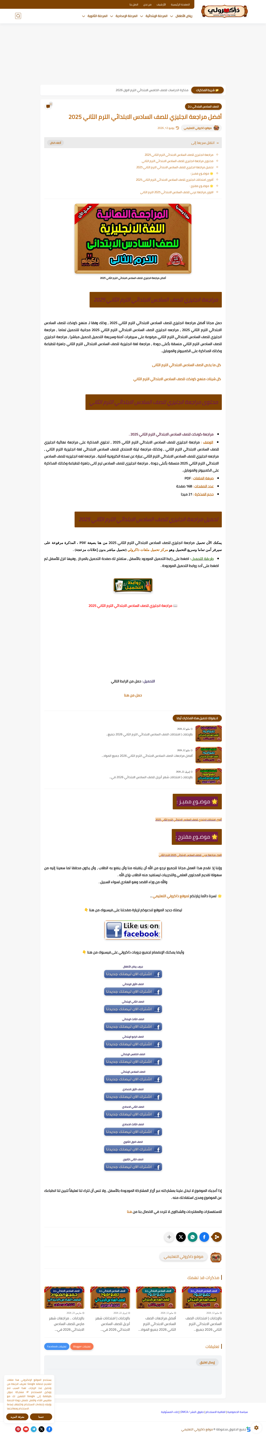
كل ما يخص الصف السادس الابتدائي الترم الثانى (187, 365)
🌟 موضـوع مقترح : (201, 186)
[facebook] (49, 1429)
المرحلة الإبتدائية (156, 16)
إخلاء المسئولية (170, 1411)
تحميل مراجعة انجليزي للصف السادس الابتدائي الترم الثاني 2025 (174, 167)
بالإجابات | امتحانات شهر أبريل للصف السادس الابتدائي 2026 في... (151, 777)
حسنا (41, 1416)
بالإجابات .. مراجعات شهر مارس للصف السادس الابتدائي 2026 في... (66, 1323)
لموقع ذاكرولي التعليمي (171, 896)
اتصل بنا (133, 4)
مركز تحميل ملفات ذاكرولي (148, 550)
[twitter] (41, 1429)
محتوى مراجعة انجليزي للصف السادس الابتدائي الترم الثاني (177, 161)
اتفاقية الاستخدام (215, 1411)
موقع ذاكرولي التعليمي (198, 127)
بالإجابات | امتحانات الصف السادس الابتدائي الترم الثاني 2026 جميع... (149, 734)
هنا (129, 1211)
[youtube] (26, 1429)
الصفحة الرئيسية (180, 4)
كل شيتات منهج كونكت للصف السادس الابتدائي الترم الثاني (177, 379)
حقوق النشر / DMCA (192, 1411)
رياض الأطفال (184, 16)
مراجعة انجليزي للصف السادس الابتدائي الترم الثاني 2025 (179, 155)
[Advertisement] (133, 54)
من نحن (147, 4)
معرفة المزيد (17, 1416)
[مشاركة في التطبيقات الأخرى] (169, 1237)
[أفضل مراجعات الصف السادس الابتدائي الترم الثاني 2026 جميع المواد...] (209, 755)
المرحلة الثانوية (97, 16)
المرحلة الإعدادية (126, 16)
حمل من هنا (133, 695)
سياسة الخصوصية (237, 1411)
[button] (204, 1237)
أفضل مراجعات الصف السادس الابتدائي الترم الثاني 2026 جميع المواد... (147, 755)
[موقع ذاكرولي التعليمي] (224, 11)
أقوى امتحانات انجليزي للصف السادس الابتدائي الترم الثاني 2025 (174, 179)
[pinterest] (18, 1429)
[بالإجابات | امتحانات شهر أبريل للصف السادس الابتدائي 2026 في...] (209, 776)
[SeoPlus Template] (248, 1429)
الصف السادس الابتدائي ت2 (203, 106)
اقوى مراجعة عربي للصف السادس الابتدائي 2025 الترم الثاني (176, 192)
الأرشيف (161, 4)
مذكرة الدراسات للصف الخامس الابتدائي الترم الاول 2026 (152, 90)
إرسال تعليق (207, 1362)
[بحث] (18, 16)
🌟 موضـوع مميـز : (201, 173)
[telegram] (34, 1429)
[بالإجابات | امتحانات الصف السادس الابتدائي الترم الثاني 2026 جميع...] (209, 733)
